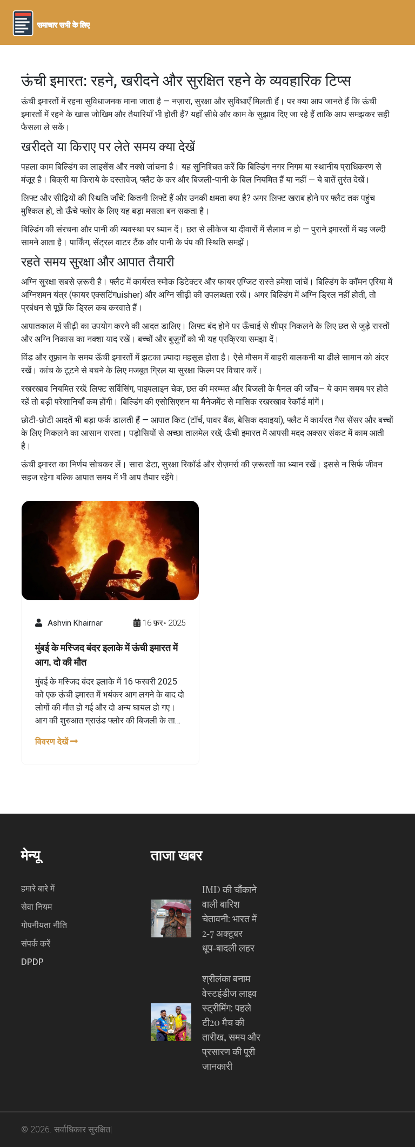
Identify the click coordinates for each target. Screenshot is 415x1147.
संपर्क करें (35, 943)
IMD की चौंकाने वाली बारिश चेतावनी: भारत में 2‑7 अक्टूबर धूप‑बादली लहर (229, 918)
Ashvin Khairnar (75, 623)
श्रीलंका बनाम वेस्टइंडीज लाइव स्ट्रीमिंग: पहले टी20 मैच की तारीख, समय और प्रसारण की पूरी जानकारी (231, 1022)
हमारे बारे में (38, 888)
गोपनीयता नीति (44, 925)
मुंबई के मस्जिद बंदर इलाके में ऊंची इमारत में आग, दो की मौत (106, 654)
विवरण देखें (52, 741)
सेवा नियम (36, 907)
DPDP (32, 962)
